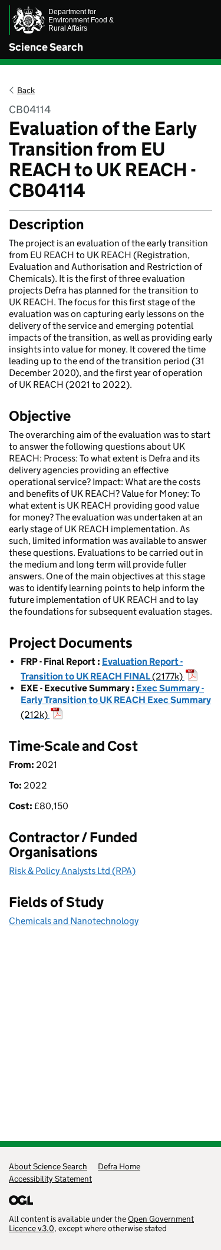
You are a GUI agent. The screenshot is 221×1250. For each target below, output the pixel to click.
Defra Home (119, 1166)
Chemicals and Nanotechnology (73, 920)
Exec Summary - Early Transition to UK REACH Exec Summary (116, 701)
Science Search (46, 47)
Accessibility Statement (50, 1178)
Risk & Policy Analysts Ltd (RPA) (72, 870)
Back (26, 90)
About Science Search (48, 1166)
